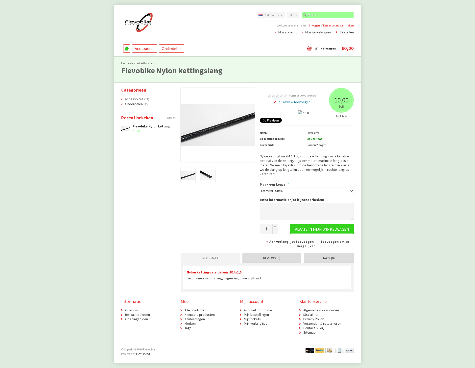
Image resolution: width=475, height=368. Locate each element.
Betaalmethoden (137, 314)
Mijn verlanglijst (255, 323)
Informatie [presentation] (210, 258)
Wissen (171, 118)
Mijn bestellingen (256, 314)
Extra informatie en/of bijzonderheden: (292, 199)
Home (126, 48)
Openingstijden (136, 319)
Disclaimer (311, 314)
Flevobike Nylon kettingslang (155, 126)
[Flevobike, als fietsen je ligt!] (179, 22)
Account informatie (258, 310)
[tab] (209, 258)
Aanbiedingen (195, 319)
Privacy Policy (313, 319)
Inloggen (314, 25)
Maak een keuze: (274, 184)
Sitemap (309, 332)
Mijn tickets (252, 319)
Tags (188, 328)
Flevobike (313, 132)
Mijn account (287, 32)
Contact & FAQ (314, 328)
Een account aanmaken (338, 25)
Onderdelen (172, 48)
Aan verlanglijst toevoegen (291, 241)
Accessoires (144, 48)
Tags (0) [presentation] (329, 258)
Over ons (132, 310)
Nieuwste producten (200, 314)
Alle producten (195, 310)
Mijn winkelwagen (318, 32)
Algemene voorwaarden (321, 310)
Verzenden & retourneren (322, 323)
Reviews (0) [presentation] (271, 258)
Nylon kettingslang (143, 63)
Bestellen (347, 32)
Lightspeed (143, 354)
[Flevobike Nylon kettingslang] (188, 181)
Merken (190, 323)
